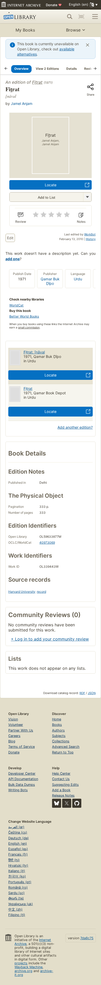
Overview (21, 69)
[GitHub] (76, 803)
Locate (50, 185)
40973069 (47, 542)
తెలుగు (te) (16, 898)
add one (12, 259)
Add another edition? (75, 427)
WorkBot (90, 234)
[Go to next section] (95, 68)
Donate (54, 5)
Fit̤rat (37, 82)
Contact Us (61, 779)
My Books (25, 30)
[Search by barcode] (81, 16)
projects (21, 963)
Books (57, 725)
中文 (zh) (15, 909)
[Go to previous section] (6, 68)
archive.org (23, 971)
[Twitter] (66, 803)
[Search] (69, 16)
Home (56, 719)
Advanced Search (66, 747)
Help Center (61, 773)
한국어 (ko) (17, 876)
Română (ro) (18, 887)
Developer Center (21, 773)
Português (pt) (19, 882)
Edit (10, 238)
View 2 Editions (47, 69)
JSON (92, 693)
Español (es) (18, 849)
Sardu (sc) (16, 893)
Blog (11, 741)
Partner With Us (20, 730)
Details (71, 69)
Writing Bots (18, 790)
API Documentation (23, 779)
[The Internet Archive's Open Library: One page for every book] (22, 16)
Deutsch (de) (18, 838)
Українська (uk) (20, 904)
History (91, 239)
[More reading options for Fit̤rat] (87, 197)
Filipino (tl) (16, 915)
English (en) (17, 843)
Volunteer (15, 725)
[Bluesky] (56, 803)
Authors (58, 730)
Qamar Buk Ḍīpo (50, 281)
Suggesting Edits (65, 785)
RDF (82, 693)
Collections (60, 741)
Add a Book (61, 790)
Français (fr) (18, 854)
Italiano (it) (16, 871)
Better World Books (24, 316)
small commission (29, 327)
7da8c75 (86, 938)
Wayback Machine (28, 967)
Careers (14, 736)
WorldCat (16, 305)
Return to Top (63, 752)
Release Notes (63, 795)
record (41, 592)
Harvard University (21, 592)
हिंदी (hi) (14, 860)
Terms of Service (21, 747)
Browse (73, 30)
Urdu (78, 279)
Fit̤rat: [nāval (34, 352)
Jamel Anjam (21, 103)
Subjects (59, 736)
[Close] (87, 45)
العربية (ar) (16, 827)
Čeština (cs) (17, 832)
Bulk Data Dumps (21, 785)
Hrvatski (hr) (18, 865)
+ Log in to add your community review (50, 639)
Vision (13, 719)
